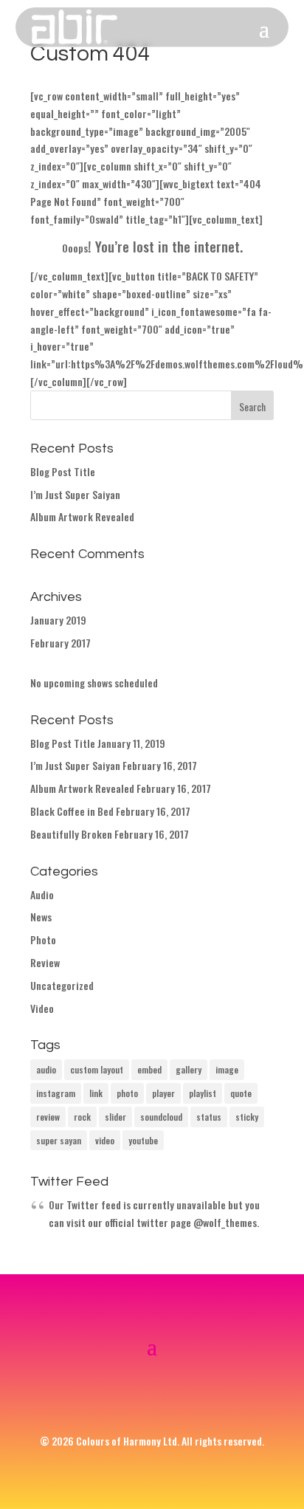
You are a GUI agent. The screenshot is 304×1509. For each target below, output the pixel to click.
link (96, 1093)
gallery (188, 1069)
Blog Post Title (62, 471)
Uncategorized (62, 985)
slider (115, 1116)
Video (42, 1008)
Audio (42, 894)
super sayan (58, 1140)
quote (241, 1093)
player (163, 1093)
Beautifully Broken (71, 834)
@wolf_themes (225, 1222)
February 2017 (60, 642)
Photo (43, 939)
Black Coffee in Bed (72, 811)
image (226, 1069)
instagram (55, 1093)
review (48, 1116)
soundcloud (161, 1116)
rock (82, 1116)
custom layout (96, 1069)
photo (127, 1093)
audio (46, 1069)
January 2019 (58, 620)
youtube (143, 1140)
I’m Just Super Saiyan (75, 494)
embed (149, 1069)
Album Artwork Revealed (82, 516)
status (208, 1116)
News (41, 916)
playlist (202, 1093)
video (104, 1140)
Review (45, 962)
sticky (246, 1116)
